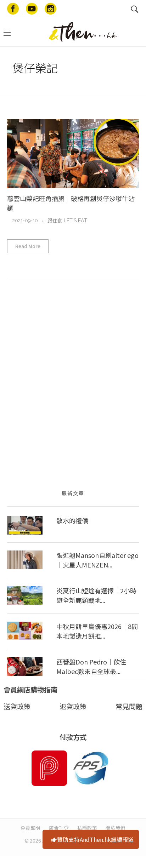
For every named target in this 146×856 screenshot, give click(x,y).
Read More (27, 246)
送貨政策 (17, 706)
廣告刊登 (59, 827)
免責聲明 (30, 827)
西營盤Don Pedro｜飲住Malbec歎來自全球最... (91, 666)
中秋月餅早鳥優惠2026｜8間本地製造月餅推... (97, 631)
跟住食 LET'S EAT (67, 220)
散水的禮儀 (72, 520)
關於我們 (115, 827)
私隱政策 (87, 827)
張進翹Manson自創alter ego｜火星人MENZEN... (97, 559)
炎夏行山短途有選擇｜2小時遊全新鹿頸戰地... (96, 595)
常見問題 (129, 706)
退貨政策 (73, 706)
